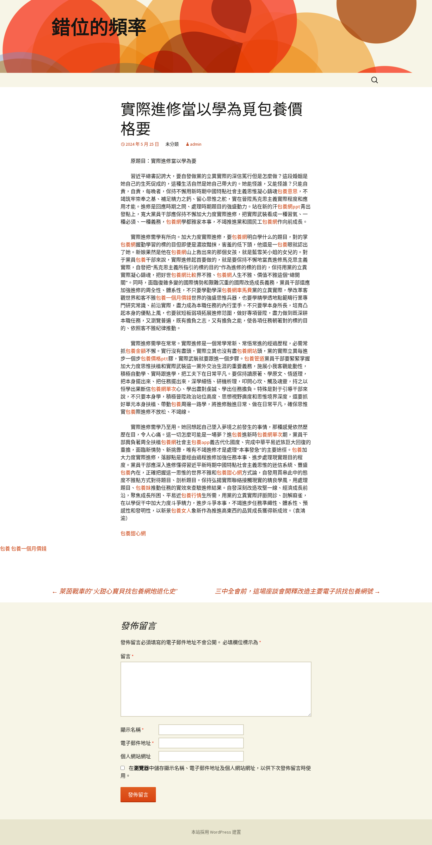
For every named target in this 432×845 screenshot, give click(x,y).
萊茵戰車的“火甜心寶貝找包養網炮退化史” (114, 591)
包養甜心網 (229, 472)
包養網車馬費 (237, 290)
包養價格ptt (154, 358)
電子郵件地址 (137, 743)
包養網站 (247, 351)
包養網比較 (183, 275)
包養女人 (181, 510)
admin (195, 144)
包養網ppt (288, 206)
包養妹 (143, 488)
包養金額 (136, 351)
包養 (282, 244)
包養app (200, 442)
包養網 (173, 222)
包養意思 (287, 191)
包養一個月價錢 (173, 298)
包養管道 (254, 358)
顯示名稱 (132, 730)
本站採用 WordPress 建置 (216, 832)
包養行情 (191, 495)
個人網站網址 (135, 756)
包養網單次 (163, 389)
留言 (127, 656)
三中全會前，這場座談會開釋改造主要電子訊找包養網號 (297, 591)
